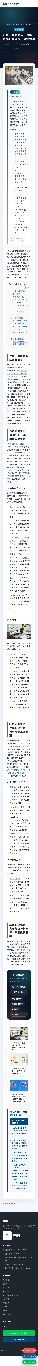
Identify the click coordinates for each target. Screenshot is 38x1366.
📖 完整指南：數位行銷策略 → (19, 1121)
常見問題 (6, 1306)
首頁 (8, 24)
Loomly (13, 807)
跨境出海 (15, 1009)
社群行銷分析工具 (22, 327)
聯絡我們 (6, 1310)
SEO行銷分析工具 (22, 307)
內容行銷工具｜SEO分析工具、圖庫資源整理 (20, 299)
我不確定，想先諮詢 (19, 1014)
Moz (12, 520)
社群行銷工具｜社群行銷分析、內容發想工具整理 (20, 320)
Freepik (14, 701)
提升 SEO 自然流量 (18, 987)
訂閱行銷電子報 (19, 1339)
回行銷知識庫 (10, 1203)
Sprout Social (16, 833)
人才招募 (6, 1288)
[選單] (33, 4)
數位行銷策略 (26, 24)
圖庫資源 (20, 311)
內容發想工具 (22, 332)
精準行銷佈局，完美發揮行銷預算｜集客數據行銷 (20, 341)
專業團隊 (6, 1284)
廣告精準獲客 (16, 999)
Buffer (13, 787)
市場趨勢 (6, 1303)
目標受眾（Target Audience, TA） (17, 373)
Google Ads (15, 507)
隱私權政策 (7, 1314)
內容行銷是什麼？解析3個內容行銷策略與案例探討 (18, 473)
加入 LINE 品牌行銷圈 (19, 1333)
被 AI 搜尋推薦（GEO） (19, 993)
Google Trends (17, 895)
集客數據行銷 (23, 950)
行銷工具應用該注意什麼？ (20, 292)
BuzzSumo (15, 878)
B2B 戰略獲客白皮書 (11, 1295)
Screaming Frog (18, 595)
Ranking (14, 578)
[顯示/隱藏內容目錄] (26, 287)
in (10, 1327)
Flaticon (14, 671)
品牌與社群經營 (17, 1004)
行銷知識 (15, 24)
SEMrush (14, 537)
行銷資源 (8, 1291)
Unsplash (14, 654)
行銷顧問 (6, 1280)
